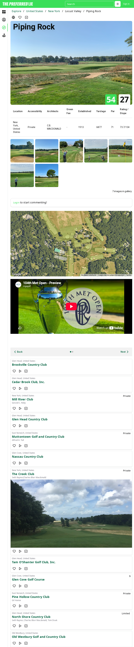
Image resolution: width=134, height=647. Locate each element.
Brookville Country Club (29, 365)
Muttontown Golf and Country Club (38, 437)
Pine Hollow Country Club (31, 597)
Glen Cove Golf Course (28, 579)
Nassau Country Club (27, 456)
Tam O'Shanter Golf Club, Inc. (33, 562)
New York (54, 11)
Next (123, 351)
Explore (16, 11)
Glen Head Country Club (29, 419)
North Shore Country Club (31, 617)
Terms (128, 275)
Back (20, 351)
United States (34, 11)
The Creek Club (23, 474)
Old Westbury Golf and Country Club (38, 637)
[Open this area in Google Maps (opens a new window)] (16, 274)
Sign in (126, 3)
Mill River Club (22, 399)
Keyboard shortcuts (88, 275)
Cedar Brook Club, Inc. (28, 382)
